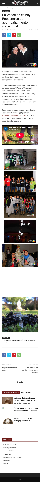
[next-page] (7, 428)
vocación (5, 343)
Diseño (7, 30)
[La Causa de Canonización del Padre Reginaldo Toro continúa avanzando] (7, 400)
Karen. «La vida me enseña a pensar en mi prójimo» (30, 370)
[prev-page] (3, 428)
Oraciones (7, 454)
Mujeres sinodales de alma (9, 369)
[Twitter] (9, 35)
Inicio (3, 8)
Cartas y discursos (9, 445)
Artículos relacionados (11, 392)
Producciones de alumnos (12, 457)
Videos (5, 463)
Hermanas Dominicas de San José (12, 340)
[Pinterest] (14, 35)
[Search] (37, 3)
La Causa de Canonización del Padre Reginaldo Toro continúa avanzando (24, 400)
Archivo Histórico (9, 451)
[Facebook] (4, 35)
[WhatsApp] (19, 35)
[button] (3, 3)
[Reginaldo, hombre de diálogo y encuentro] (7, 420)
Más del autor (26, 392)
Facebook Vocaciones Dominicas (14, 116)
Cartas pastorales (9, 448)
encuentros (15, 338)
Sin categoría (11, 8)
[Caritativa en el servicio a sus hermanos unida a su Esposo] (7, 410)
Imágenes (6, 460)
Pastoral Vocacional (29, 340)
